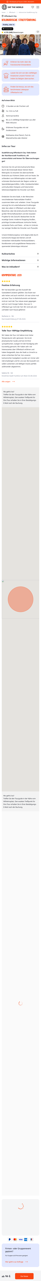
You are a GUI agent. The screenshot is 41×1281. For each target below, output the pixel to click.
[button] (37, 32)
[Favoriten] (32, 7)
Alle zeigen (6, 381)
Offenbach (12, 12)
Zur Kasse (24, 1276)
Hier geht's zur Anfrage (14, 1262)
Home (3, 12)
